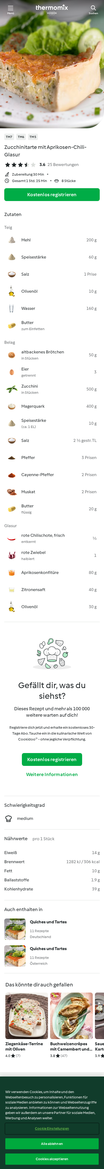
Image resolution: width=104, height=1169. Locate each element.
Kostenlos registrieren (52, 195)
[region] (52, 1123)
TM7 (9, 137)
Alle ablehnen (52, 1144)
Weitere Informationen (52, 774)
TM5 (33, 137)
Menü (10, 13)
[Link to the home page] (52, 9)
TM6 (21, 137)
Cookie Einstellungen (52, 1128)
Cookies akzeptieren (52, 1159)
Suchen (93, 13)
